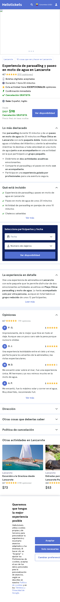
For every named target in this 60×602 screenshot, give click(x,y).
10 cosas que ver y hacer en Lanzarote (34, 59)
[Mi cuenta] (56, 4)
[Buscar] (31, 4)
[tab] (30, 128)
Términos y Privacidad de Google (18, 590)
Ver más (30, 217)
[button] (30, 128)
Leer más (30, 301)
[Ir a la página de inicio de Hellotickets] (12, 4)
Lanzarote (8, 59)
